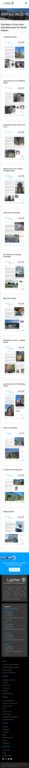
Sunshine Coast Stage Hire (12, 470)
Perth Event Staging (10, 428)
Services (5, 723)
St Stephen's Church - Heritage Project (14, 341)
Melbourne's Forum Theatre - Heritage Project (13, 170)
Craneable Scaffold (10, 37)
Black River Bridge (9, 298)
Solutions (5, 676)
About (4, 661)
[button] (26, 3)
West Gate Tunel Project (11, 213)
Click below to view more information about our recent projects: (14, 27)
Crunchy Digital (23, 766)
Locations (7, 607)
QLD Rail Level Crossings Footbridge (12, 256)
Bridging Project (8, 512)
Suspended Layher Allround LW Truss (14, 126)
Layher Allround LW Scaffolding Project (14, 82)
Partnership (6, 746)
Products (5, 697)
